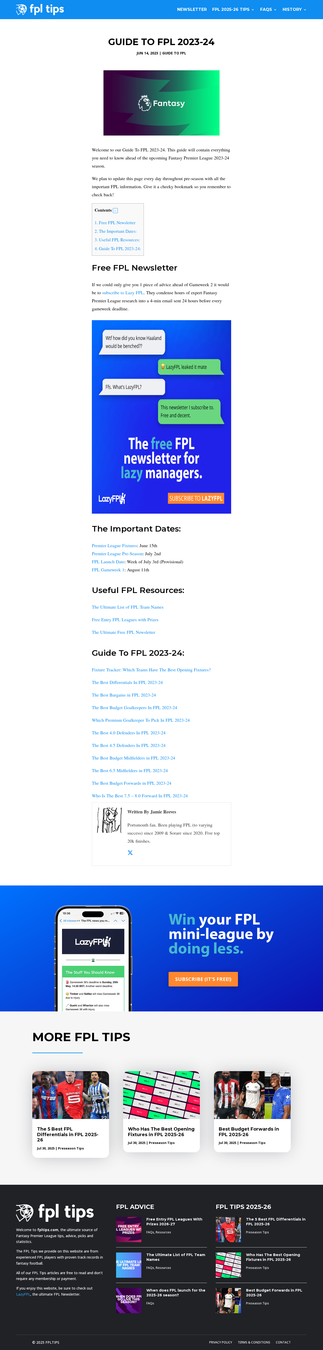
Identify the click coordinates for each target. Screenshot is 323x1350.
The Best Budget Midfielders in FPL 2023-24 (133, 758)
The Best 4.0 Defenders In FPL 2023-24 (129, 733)
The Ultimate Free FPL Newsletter (123, 632)
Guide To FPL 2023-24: (118, 248)
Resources (163, 1232)
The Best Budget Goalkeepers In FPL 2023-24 (134, 707)
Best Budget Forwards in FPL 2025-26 (249, 1131)
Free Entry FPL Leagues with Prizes (125, 619)
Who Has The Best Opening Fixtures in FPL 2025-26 (161, 1131)
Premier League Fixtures (114, 545)
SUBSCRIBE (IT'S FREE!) (203, 979)
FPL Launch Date (108, 561)
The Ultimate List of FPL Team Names (128, 607)
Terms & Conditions (254, 1342)
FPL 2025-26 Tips (231, 9)
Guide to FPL (174, 53)
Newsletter (192, 9)
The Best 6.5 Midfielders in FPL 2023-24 (130, 770)
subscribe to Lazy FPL (123, 292)
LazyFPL (23, 1294)
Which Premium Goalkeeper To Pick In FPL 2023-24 (141, 720)
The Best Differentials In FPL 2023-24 (127, 682)
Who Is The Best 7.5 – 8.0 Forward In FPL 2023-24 (140, 796)
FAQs (266, 9)
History (292, 9)
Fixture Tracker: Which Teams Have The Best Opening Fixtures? (151, 670)
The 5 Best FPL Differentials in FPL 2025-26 (67, 1134)
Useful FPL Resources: (117, 240)
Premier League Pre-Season (117, 553)
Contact (283, 1342)
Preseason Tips (71, 1148)
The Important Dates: (116, 231)
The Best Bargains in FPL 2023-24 (124, 695)
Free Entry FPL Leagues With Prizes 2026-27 (174, 1222)
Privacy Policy (220, 1342)
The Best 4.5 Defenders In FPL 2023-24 (129, 745)
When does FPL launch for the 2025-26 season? (175, 1293)
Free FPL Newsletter (115, 222)
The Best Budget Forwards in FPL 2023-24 (131, 783)
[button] (115, 210)
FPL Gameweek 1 (108, 570)
